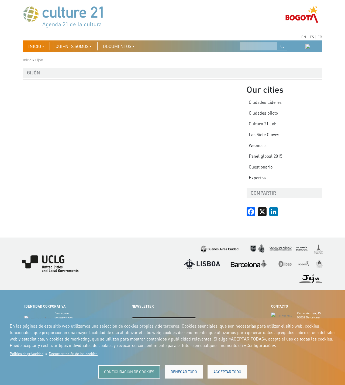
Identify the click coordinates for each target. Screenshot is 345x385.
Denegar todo (184, 372)
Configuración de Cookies (129, 372)
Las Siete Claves (264, 134)
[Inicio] (65, 16)
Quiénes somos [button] (72, 46)
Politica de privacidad (26, 354)
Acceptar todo (227, 372)
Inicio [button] (34, 46)
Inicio (27, 59)
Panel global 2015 (265, 156)
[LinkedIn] (273, 211)
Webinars (258, 145)
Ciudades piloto (263, 113)
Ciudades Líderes (265, 102)
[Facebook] (251, 211)
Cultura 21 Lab (263, 123)
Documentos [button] (117, 46)
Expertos (257, 177)
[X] (262, 211)
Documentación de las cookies (73, 354)
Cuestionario (260, 167)
